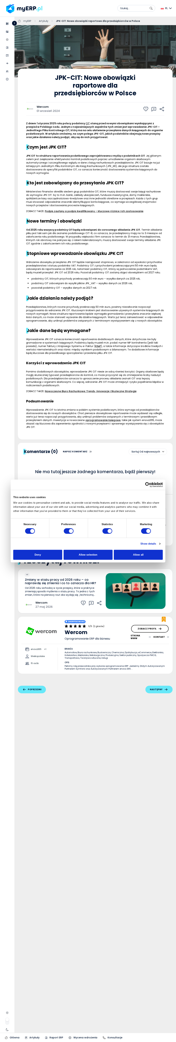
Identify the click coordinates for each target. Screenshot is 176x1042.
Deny (38, 554)
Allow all (138, 554)
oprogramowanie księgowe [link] (102, 420)
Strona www (135, 637)
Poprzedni (34, 689)
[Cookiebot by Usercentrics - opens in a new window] (148, 484)
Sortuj (135, 451)
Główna (14, 1037)
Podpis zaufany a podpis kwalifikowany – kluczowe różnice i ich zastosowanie (94, 211)
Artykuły (34, 1037)
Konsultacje (114, 1037)
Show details (148, 543)
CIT (88, 123)
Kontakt (159, 636)
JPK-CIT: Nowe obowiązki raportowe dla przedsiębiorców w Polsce (98, 21)
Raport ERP (56, 1037)
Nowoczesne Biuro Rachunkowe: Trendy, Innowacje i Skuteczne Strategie (90, 391)
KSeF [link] (98, 346)
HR (27, 574)
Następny (156, 689)
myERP (27, 21)
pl (166, 8)
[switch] (69, 531)
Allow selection (88, 554)
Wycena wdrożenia (85, 1037)
